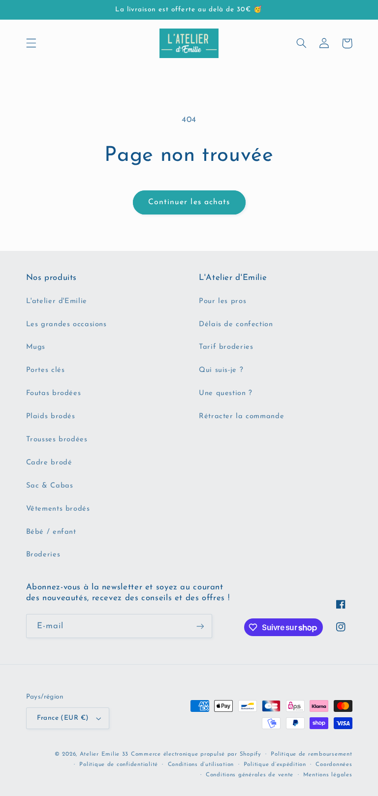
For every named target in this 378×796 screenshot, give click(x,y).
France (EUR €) (63, 718)
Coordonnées (333, 764)
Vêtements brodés (58, 509)
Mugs (36, 347)
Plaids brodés (50, 416)
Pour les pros (222, 301)
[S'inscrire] (200, 626)
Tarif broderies (226, 347)
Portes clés (45, 370)
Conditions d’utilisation (201, 764)
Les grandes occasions (66, 324)
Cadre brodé (49, 462)
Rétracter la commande (241, 416)
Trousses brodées (57, 439)
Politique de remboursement (311, 754)
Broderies (43, 554)
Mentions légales (327, 775)
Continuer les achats (189, 202)
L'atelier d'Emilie (56, 301)
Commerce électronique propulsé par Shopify (196, 754)
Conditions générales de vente (249, 775)
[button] (31, 43)
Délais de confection (236, 324)
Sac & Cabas (49, 486)
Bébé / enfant (51, 532)
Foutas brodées (53, 393)
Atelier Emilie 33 (104, 754)
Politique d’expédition (275, 764)
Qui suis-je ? (221, 370)
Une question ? (225, 393)
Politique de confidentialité (118, 764)
